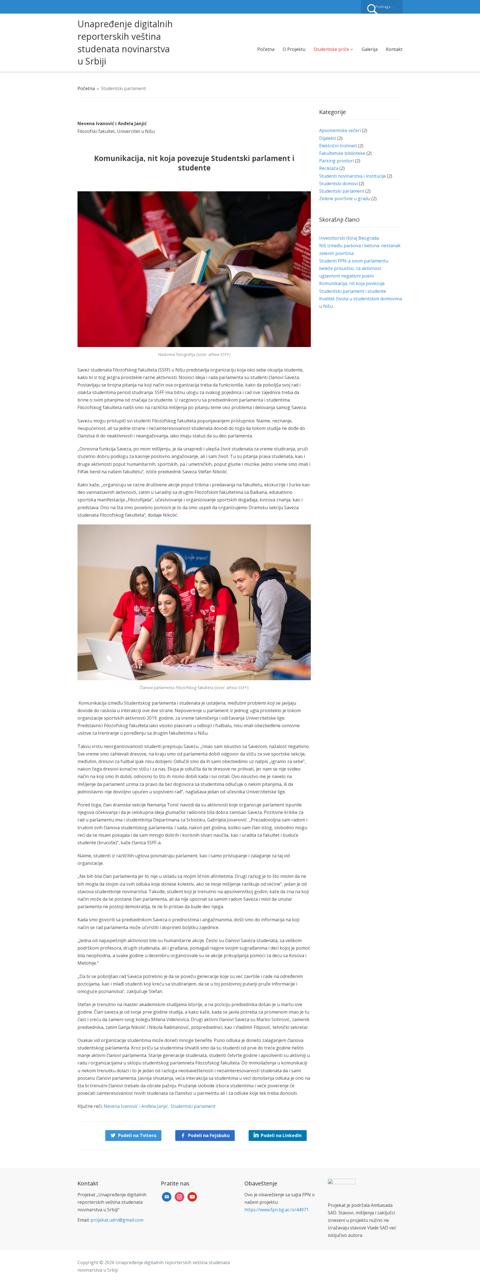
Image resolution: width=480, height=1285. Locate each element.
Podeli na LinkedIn (281, 1135)
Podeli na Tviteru (137, 1135)
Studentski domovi (338, 183)
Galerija (370, 49)
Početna (265, 49)
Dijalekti (327, 138)
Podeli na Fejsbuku (209, 1135)
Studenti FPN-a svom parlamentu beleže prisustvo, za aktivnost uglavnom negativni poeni (353, 268)
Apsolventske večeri (340, 130)
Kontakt (394, 49)
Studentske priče (331, 49)
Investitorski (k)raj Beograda (349, 238)
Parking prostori (336, 161)
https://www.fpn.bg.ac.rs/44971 (276, 1210)
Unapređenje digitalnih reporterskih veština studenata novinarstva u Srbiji (125, 42)
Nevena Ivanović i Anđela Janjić (136, 1106)
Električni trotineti (338, 146)
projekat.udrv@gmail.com (117, 1220)
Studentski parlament (123, 88)
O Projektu (294, 49)
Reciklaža (328, 168)
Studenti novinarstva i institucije (352, 176)
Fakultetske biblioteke (342, 153)
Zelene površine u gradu (344, 198)
